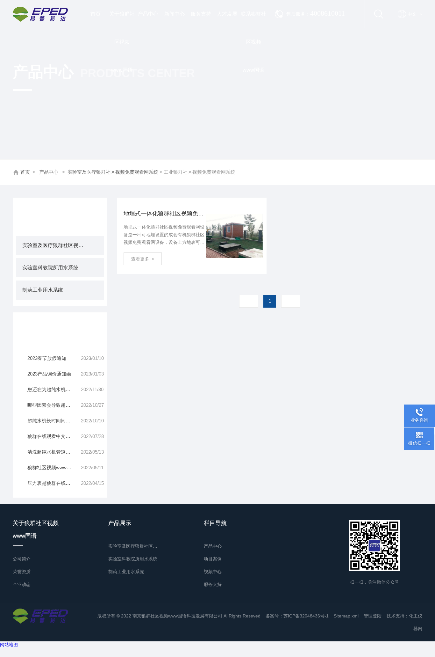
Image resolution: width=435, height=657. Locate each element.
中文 (415, 14)
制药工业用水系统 (42, 290)
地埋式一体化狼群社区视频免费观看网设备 (164, 213)
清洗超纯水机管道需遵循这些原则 (54, 452)
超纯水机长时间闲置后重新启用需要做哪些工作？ (54, 420)
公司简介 (22, 558)
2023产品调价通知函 (49, 373)
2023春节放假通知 (46, 358)
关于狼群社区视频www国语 (122, 19)
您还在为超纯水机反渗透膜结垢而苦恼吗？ (54, 389)
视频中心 (213, 571)
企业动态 (22, 584)
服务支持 (201, 14)
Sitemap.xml (346, 615)
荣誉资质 (22, 571)
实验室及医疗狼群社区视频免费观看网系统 (113, 172)
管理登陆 (373, 615)
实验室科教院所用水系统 (50, 267)
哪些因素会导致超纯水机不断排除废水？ (54, 405)
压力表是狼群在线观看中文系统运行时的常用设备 (54, 483)
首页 (95, 14)
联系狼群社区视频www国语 (253, 19)
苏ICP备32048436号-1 (306, 615)
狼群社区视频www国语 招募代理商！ (54, 467)
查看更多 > (142, 258)
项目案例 (213, 558)
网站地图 (9, 644)
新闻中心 (174, 14)
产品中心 (148, 14)
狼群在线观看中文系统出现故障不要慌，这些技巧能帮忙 (54, 436)
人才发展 (227, 14)
